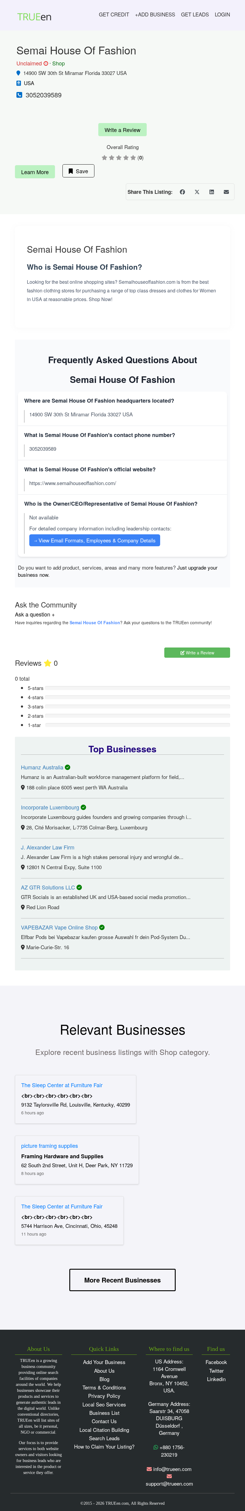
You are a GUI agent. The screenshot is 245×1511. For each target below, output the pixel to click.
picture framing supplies (49, 1145)
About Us (104, 1370)
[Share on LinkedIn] (211, 191)
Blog (104, 1379)
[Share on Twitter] (197, 191)
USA (29, 83)
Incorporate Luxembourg (51, 807)
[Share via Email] (226, 191)
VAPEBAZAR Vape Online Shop (60, 927)
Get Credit (114, 14)
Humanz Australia (43, 767)
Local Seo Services (104, 1404)
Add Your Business (104, 1362)
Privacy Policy (104, 1395)
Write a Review (122, 130)
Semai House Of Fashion (95, 622)
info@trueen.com (172, 1468)
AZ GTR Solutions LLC (48, 887)
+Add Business (155, 14)
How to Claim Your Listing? (104, 1446)
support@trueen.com (169, 1483)
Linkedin (216, 1379)
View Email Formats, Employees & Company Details (95, 540)
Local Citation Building (104, 1429)
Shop (58, 63)
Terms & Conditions (104, 1387)
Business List (104, 1412)
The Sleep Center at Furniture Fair (61, 1085)
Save (80, 171)
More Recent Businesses (122, 1280)
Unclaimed (31, 63)
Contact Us (104, 1421)
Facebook (216, 1362)
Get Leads (195, 14)
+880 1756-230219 (171, 1450)
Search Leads (104, 1438)
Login (222, 14)
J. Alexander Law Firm (47, 847)
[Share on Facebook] (182, 191)
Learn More (35, 172)
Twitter (216, 1370)
